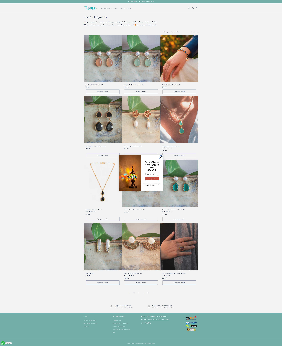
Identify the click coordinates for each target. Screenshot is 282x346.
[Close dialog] (161, 157)
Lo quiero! (152, 179)
